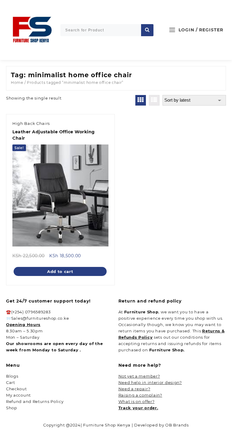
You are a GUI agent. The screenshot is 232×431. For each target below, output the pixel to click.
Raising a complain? (140, 395)
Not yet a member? (139, 376)
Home (17, 82)
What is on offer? (136, 401)
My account (18, 395)
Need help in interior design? (150, 382)
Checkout (16, 388)
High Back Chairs (31, 123)
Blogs (12, 376)
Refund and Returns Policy (35, 401)
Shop (11, 407)
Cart (10, 382)
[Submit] (147, 30)
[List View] (154, 100)
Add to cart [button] (60, 271)
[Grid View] (140, 100)
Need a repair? (134, 388)
